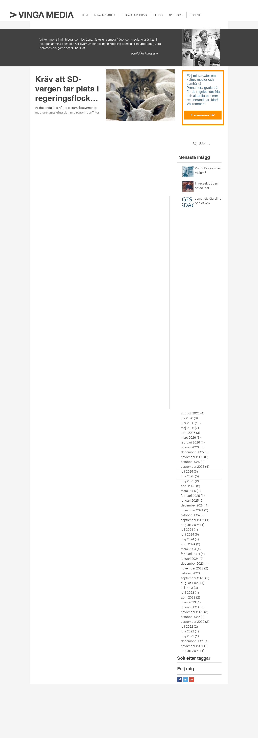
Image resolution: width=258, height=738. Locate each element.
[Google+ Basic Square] (191, 679)
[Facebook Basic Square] (179, 679)
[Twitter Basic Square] (185, 679)
